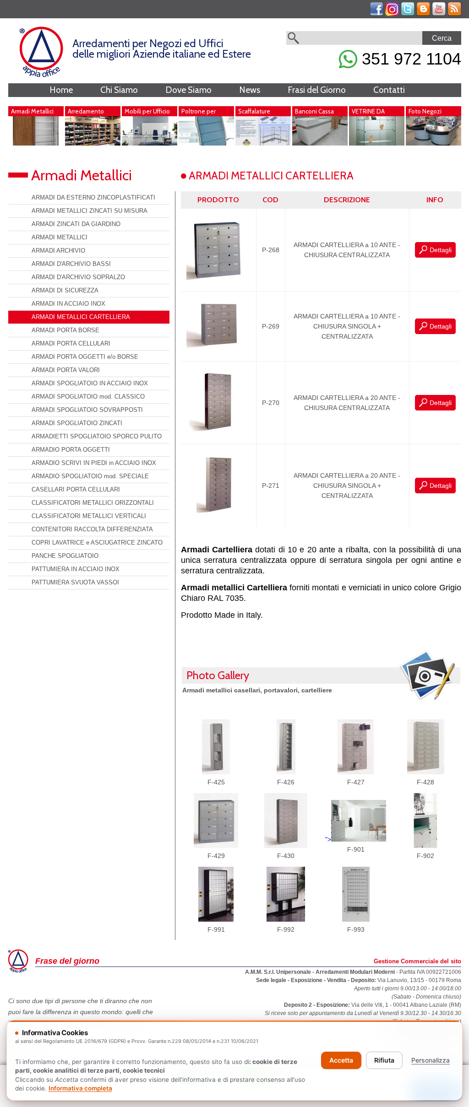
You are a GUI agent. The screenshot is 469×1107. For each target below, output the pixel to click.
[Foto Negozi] (433, 143)
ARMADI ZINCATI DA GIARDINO (76, 224)
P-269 (270, 326)
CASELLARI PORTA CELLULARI (76, 489)
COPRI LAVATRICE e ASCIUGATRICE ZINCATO (97, 542)
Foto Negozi (425, 111)
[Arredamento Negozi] (92, 143)
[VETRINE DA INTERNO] (376, 143)
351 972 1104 (409, 58)
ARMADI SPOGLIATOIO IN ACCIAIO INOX (90, 383)
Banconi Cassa (314, 111)
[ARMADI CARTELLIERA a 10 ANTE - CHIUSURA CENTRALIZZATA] (218, 280)
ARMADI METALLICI (59, 237)
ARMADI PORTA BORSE (65, 330)
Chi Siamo (119, 90)
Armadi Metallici (32, 111)
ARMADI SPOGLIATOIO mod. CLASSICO (88, 396)
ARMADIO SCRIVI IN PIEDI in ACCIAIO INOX (94, 462)
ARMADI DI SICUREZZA (65, 290)
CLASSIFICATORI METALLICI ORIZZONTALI (93, 502)
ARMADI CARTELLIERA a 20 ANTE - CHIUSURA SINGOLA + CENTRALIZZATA (347, 485)
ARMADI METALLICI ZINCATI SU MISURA (89, 210)
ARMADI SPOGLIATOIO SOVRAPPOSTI (87, 409)
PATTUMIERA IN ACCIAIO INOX (76, 569)
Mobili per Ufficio (147, 111)
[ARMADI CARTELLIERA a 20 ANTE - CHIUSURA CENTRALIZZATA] (218, 433)
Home (61, 90)
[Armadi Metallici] (36, 143)
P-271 (270, 485)
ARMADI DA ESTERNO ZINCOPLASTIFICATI (93, 197)
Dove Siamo (188, 90)
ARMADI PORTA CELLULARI (71, 343)
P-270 (270, 402)
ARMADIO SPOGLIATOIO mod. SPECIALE (90, 476)
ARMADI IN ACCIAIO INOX (68, 303)
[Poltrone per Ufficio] (206, 143)
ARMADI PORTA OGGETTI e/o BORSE (85, 356)
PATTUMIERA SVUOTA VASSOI (75, 582)
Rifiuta (384, 1060)
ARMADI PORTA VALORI (66, 370)
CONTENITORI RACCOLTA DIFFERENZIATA (92, 529)
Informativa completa (80, 1088)
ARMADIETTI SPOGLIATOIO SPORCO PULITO (97, 436)
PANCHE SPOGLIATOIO (65, 555)
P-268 (270, 250)
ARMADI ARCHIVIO (58, 250)
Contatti (389, 90)
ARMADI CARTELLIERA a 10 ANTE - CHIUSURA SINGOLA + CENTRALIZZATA (347, 326)
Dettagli (441, 250)
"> (328, 839)
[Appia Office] (41, 75)
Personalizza (430, 1060)
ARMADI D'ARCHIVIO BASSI (71, 263)
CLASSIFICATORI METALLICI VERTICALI (89, 516)
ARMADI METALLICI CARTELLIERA (81, 316)
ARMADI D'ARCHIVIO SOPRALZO (78, 277)
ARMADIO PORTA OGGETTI (71, 449)
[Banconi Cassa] (320, 143)
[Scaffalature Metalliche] (263, 143)
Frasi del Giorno (317, 90)
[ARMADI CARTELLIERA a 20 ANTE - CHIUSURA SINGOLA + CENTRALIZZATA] (218, 516)
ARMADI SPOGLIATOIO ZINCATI (77, 423)
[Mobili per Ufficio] (149, 143)
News (249, 90)
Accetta (341, 1060)
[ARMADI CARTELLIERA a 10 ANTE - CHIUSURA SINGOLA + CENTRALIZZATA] (218, 350)
